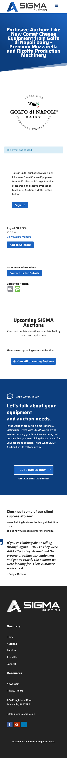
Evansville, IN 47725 (18, 704)
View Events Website (19, 237)
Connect (11, 664)
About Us (12, 657)
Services (11, 650)
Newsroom (13, 684)
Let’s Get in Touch (27, 397)
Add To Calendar (20, 245)
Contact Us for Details (24, 273)
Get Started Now (33, 470)
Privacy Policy (15, 691)
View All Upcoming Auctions (35, 361)
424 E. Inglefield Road (19, 700)
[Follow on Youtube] (17, 724)
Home (10, 637)
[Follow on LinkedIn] (24, 724)
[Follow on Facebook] (10, 724)
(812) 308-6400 (39, 479)
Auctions (12, 644)
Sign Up (20, 205)
